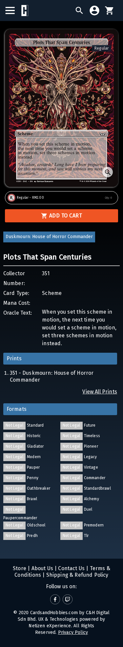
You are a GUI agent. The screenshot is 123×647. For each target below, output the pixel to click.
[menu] (13, 10)
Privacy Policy (73, 632)
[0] (109, 10)
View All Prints (99, 392)
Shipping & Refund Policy (76, 575)
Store (19, 568)
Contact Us (71, 568)
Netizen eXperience (50, 626)
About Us (41, 568)
